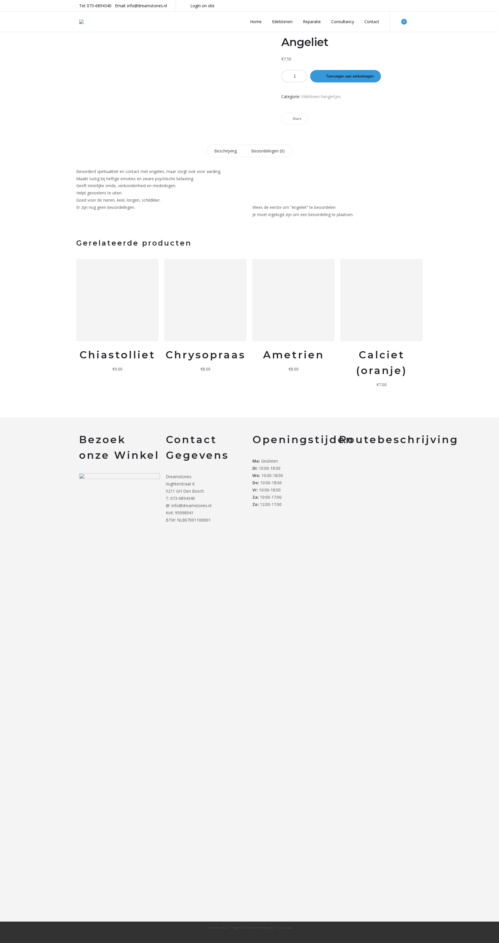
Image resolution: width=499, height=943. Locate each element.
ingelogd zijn (280, 214)
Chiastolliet (117, 355)
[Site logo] (81, 21)
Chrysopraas (205, 355)
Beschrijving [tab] (225, 151)
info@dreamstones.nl (147, 5)
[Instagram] (418, 5)
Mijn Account (218, 927)
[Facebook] (410, 5)
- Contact (284, 927)
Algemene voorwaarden (253, 927)
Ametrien (293, 355)
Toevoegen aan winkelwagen (350, 76)
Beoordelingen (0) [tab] (268, 151)
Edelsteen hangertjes (321, 96)
